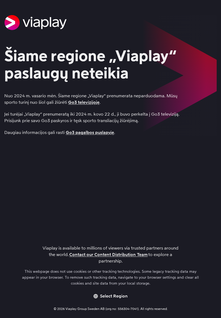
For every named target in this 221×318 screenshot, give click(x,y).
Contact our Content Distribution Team (108, 254)
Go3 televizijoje (83, 102)
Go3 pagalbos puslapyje (90, 132)
